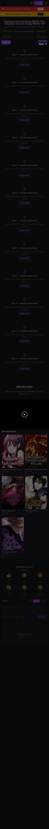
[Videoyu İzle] (24, 414)
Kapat (41, 44)
